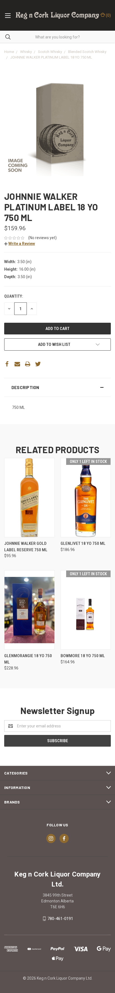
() (108, 15)
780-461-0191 (60, 918)
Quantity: (13, 296)
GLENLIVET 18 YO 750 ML (83, 543)
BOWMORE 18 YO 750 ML (83, 655)
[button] (57, 387)
